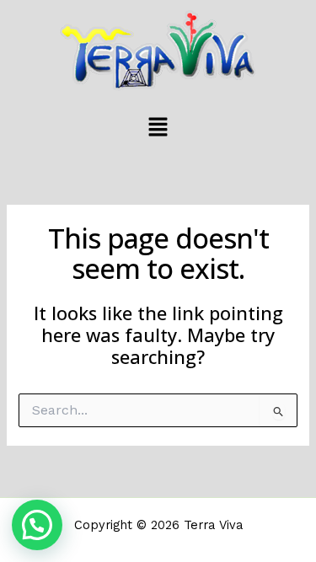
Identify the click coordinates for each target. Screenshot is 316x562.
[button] (157, 128)
